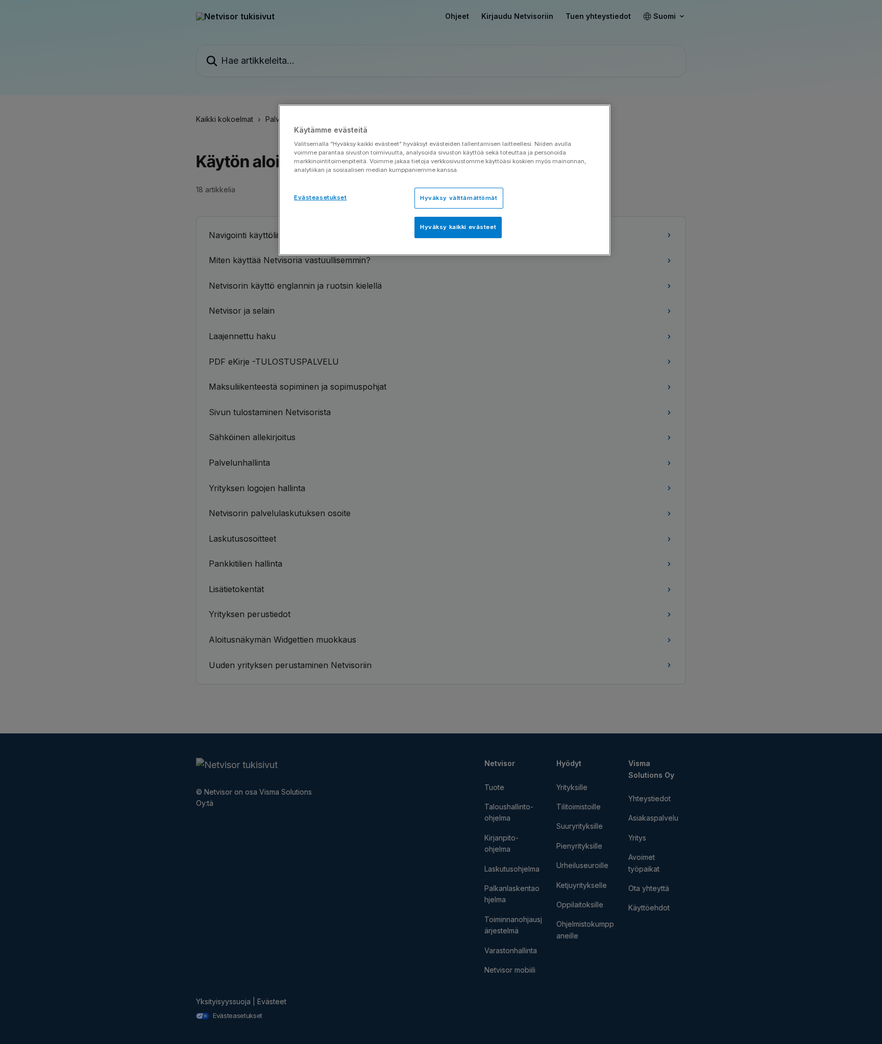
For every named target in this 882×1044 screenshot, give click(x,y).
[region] (444, 180)
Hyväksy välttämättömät (459, 197)
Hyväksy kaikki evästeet (458, 227)
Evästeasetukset (320, 197)
